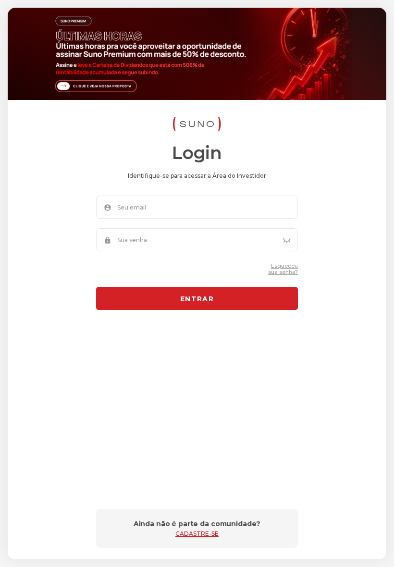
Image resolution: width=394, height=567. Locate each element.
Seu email (131, 207)
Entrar (197, 299)
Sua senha (132, 240)
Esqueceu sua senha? (283, 269)
